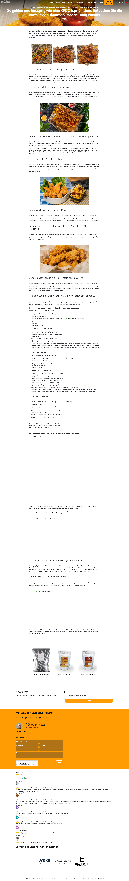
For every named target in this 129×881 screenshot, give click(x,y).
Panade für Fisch (89, 98)
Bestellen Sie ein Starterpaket (109, 2)
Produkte (57, 2)
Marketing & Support (80, 2)
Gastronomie (40, 7)
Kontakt (101, 2)
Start (51, 2)
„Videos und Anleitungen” (57, 513)
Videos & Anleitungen (67, 2)
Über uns (89, 2)
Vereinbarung (103, 878)
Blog (95, 2)
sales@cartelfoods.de (32, 727)
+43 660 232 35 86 (35, 725)
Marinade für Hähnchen (42, 320)
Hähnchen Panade (66, 78)
